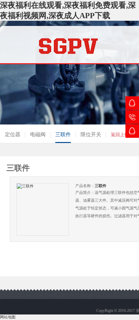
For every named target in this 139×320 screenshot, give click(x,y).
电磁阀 (38, 134)
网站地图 (8, 317)
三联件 (63, 134)
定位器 (12, 134)
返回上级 (120, 134)
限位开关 (90, 134)
